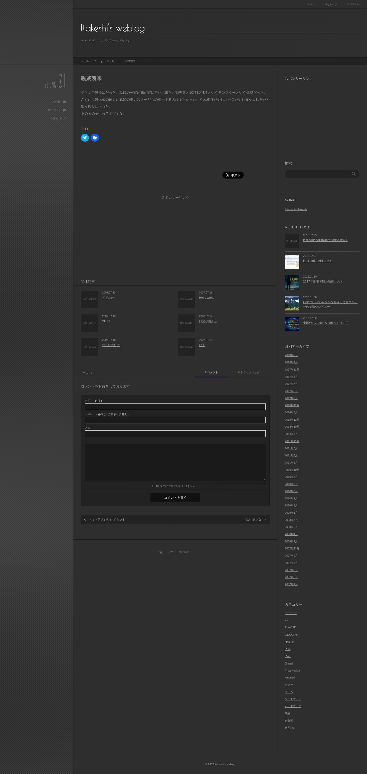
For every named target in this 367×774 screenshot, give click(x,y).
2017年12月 (292, 369)
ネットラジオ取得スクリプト (107, 519)
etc (287, 620)
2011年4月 (291, 455)
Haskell (289, 641)
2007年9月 (291, 555)
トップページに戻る (177, 552)
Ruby (288, 649)
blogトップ (331, 4)
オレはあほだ (111, 345)
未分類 (56, 101)
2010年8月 (291, 476)
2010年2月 (291, 498)
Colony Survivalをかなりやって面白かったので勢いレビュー (330, 304)
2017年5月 (291, 398)
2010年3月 (291, 491)
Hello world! (207, 297)
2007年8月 (291, 562)
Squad (289, 663)
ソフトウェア (293, 698)
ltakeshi (56, 118)
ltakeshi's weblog (113, 28)
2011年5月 (291, 448)
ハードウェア (293, 706)
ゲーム (289, 691)
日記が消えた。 (209, 321)
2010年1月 (291, 505)
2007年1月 (291, 584)
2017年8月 (291, 376)
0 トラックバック (249, 372)
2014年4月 (291, 433)
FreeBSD (290, 627)
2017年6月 (291, 390)
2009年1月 (291, 512)
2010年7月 (291, 484)
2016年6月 (291, 412)
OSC (202, 345)
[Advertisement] (172, 160)
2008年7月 (291, 519)
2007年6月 (291, 577)
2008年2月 (291, 541)
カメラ (289, 684)
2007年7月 (291, 570)
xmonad (290, 677)
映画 (287, 713)
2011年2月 (291, 462)
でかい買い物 (252, 519)
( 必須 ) (93, 400)
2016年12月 (292, 405)
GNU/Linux (291, 634)
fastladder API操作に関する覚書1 (325, 240)
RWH (288, 656)
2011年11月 (292, 441)
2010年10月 (292, 469)
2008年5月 (291, 526)
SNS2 (106, 321)
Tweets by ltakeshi (296, 209)
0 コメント (211, 372)
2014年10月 (292, 426)
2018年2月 (291, 355)
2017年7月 (291, 383)
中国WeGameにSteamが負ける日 (326, 323)
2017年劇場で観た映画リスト (323, 281)
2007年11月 (292, 548)
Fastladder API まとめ (318, 261)
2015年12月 (292, 419)
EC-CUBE (291, 613)
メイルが (108, 297)
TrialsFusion (292, 670)
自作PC (289, 727)
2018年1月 (291, 362)
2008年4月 (291, 534)
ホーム (311, 4)
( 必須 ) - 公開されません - (107, 414)
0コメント (54, 110)
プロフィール (354, 4)
